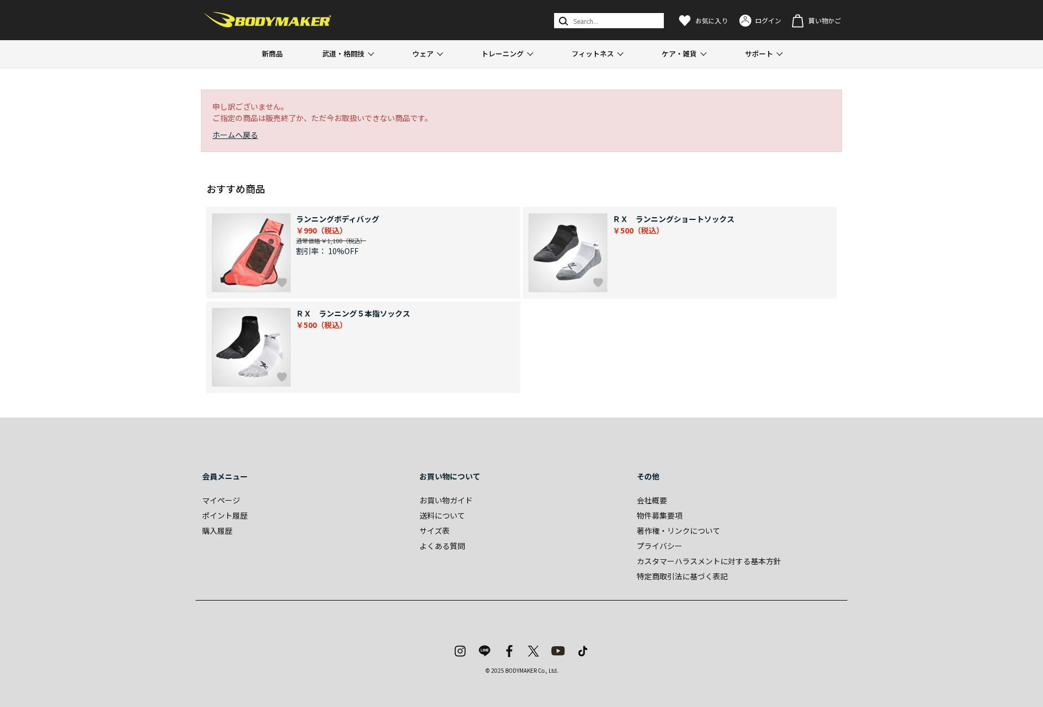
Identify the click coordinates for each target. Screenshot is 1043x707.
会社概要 (652, 500)
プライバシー (659, 545)
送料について (442, 515)
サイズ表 (434, 530)
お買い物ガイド (446, 500)
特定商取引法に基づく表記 (682, 576)
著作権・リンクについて (678, 530)
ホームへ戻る (235, 134)
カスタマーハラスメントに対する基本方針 (709, 561)
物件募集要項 (659, 515)
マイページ (221, 500)
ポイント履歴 (225, 515)
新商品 (272, 53)
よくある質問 (442, 545)
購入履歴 (217, 530)
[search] (562, 20)
